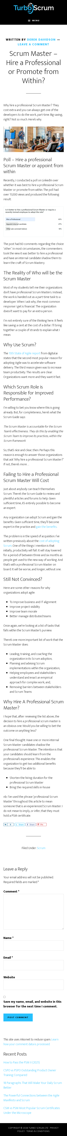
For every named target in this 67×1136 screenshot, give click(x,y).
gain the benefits (46, 527)
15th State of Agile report (24, 353)
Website (9, 977)
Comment (11, 891)
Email (8, 957)
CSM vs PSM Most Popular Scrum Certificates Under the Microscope (31, 1110)
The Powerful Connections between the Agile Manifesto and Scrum (31, 1098)
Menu (36, 20)
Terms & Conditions (38, 1131)
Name (8, 938)
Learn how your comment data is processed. (30, 1042)
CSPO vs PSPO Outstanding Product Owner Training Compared (29, 1073)
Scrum (41, 848)
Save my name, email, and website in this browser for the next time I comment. (32, 1004)
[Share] (5, 824)
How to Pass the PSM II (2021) (21, 1062)
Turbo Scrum (33, 8)
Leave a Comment (33, 44)
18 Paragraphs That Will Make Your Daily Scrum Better (32, 1085)
